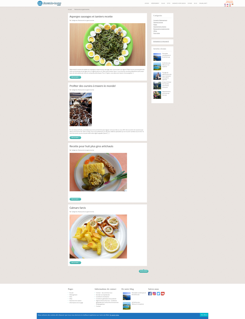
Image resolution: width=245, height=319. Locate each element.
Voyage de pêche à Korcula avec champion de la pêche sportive (166, 76)
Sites (168, 3)
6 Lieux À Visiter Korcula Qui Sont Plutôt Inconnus (166, 84)
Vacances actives (158, 22)
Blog (195, 3)
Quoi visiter (156, 33)
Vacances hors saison (179, 3)
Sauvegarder (143, 271)
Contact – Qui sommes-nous (104, 293)
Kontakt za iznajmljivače (103, 295)
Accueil (147, 3)
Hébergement (155, 3)
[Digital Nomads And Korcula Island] (157, 57)
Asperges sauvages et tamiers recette (91, 16)
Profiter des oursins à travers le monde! (93, 86)
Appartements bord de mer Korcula (166, 93)
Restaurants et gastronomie (81, 9)
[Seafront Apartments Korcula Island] (157, 95)
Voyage (190, 3)
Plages (155, 24)
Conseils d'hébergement (160, 20)
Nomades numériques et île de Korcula (166, 55)
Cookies (98, 306)
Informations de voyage (76, 302)
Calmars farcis (78, 207)
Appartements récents (159, 27)
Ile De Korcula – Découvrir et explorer (166, 64)
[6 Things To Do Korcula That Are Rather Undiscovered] (157, 85)
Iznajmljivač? (203, 3)
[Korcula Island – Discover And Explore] (157, 66)
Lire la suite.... (75, 77)
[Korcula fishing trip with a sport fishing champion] (157, 76)
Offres (155, 31)
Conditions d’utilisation (102, 297)
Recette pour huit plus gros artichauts (91, 146)
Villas (163, 3)
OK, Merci (204, 315)
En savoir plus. (114, 315)
